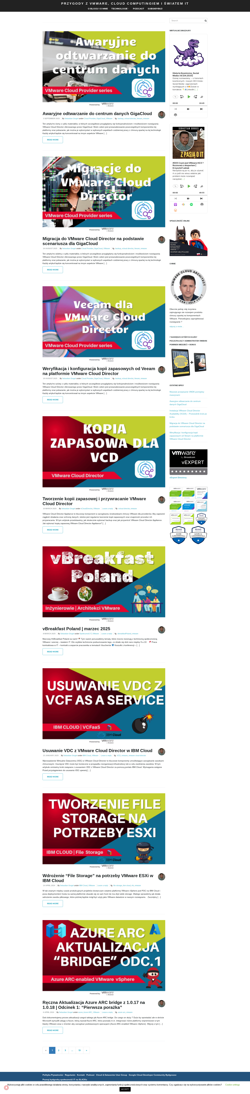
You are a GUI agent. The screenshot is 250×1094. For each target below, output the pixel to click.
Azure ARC (87, 1012)
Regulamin (70, 1075)
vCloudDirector (86, 509)
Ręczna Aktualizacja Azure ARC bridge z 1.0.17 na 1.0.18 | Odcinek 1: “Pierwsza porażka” (94, 1005)
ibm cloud (127, 886)
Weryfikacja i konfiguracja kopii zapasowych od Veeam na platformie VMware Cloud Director (99, 371)
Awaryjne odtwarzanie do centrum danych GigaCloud (97, 113)
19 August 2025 (50, 378)
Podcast (138, 8)
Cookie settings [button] (232, 1084)
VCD (119, 756)
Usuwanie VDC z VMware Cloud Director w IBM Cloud (97, 750)
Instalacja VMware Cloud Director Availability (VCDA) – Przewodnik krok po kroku (188, 413)
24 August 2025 (50, 249)
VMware (109, 119)
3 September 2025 (51, 119)
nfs (133, 886)
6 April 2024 (48, 1012)
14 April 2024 (49, 886)
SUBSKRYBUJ (155, 8)
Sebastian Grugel (71, 119)
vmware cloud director (137, 756)
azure (80, 1012)
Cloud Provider (90, 119)
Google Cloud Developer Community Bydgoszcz (152, 1075)
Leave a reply (107, 509)
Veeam (139, 119)
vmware (146, 119)
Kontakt (81, 1075)
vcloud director (130, 119)
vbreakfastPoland (124, 634)
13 (79, 1050)
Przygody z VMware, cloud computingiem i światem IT (125, 3)
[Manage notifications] (6, 1087)
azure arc (121, 1012)
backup (121, 119)
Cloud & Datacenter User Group (111, 1075)
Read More (52, 140)
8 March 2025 (49, 634)
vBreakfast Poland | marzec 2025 (76, 628)
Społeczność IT (86, 634)
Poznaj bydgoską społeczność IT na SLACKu (65, 1079)
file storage (117, 886)
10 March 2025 (50, 509)
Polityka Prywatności (53, 1075)
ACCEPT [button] (125, 1089)
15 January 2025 (51, 756)
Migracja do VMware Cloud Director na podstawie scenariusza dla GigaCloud (93, 241)
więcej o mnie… (177, 326)
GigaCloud (100, 119)
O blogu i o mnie (98, 8)
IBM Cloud (87, 756)
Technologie (119, 8)
